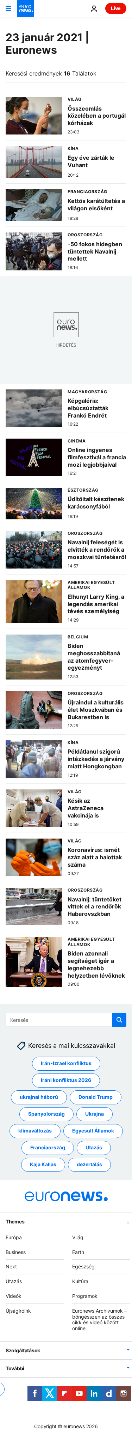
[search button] (119, 1020)
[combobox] (66, 1020)
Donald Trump (95, 1097)
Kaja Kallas (43, 1164)
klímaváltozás (35, 1131)
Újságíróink (18, 1311)
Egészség (83, 1266)
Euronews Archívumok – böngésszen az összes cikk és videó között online (99, 1319)
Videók (13, 1296)
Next (11, 1266)
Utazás (94, 1147)
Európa (14, 1237)
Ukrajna (94, 1114)
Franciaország (47, 1147)
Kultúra (80, 1281)
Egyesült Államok (93, 1131)
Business (16, 1252)
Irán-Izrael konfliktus (66, 1063)
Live (116, 8)
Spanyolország (46, 1114)
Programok (85, 1296)
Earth (78, 1252)
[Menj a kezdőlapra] (25, 8)
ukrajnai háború (39, 1097)
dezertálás (89, 1164)
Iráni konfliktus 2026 (66, 1080)
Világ (77, 1237)
